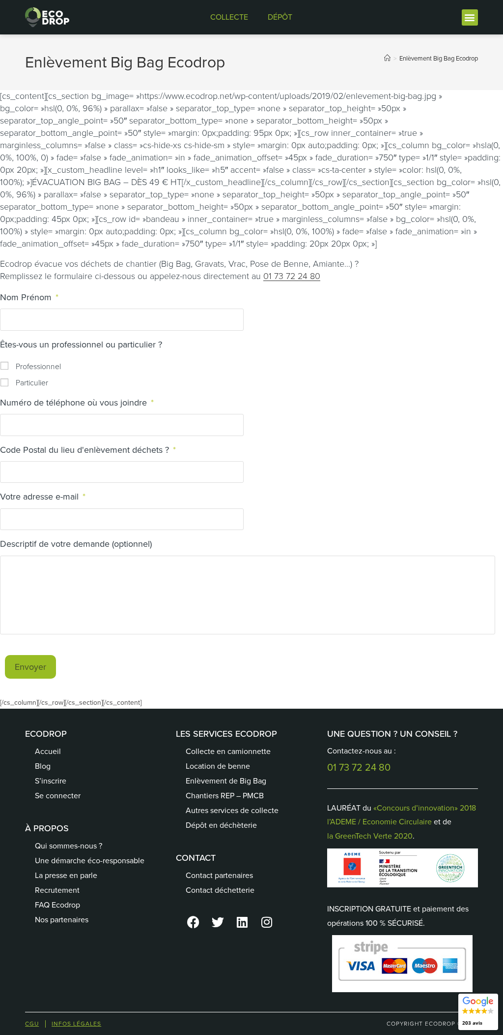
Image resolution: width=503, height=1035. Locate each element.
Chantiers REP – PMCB (225, 795)
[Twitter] (217, 922)
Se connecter (58, 795)
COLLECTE (229, 17)
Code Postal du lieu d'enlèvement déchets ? (88, 450)
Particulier (32, 382)
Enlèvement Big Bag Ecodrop (438, 58)
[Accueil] (387, 58)
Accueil (48, 751)
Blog (43, 766)
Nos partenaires (61, 919)
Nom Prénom (29, 297)
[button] (470, 17)
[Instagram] (266, 922)
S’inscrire (50, 780)
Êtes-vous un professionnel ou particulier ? (81, 344)
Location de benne (218, 766)
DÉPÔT (280, 17)
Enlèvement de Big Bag (226, 780)
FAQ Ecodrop (57, 904)
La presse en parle (66, 875)
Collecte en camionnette (228, 751)
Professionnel (38, 366)
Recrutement (57, 890)
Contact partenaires (219, 875)
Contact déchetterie (220, 890)
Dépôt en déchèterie (221, 825)
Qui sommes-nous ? (68, 845)
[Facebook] (193, 922)
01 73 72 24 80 (291, 276)
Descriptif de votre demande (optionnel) (76, 544)
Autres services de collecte (232, 810)
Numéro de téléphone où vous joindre (77, 402)
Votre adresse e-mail (42, 496)
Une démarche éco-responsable (89, 860)
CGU (32, 1023)
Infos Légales (76, 1023)
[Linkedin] (242, 922)
